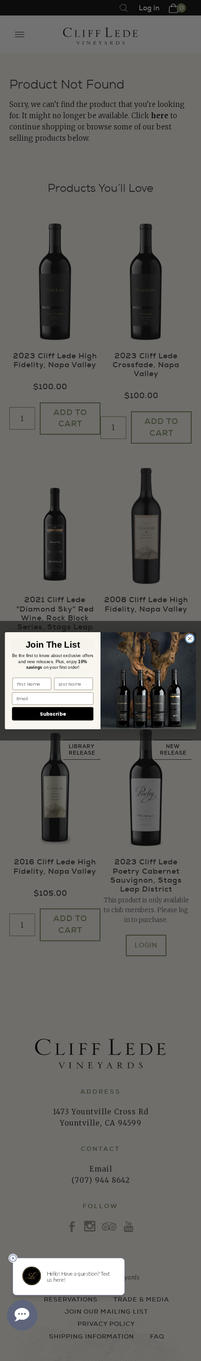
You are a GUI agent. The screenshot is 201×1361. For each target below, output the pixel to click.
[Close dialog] (190, 638)
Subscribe (52, 713)
